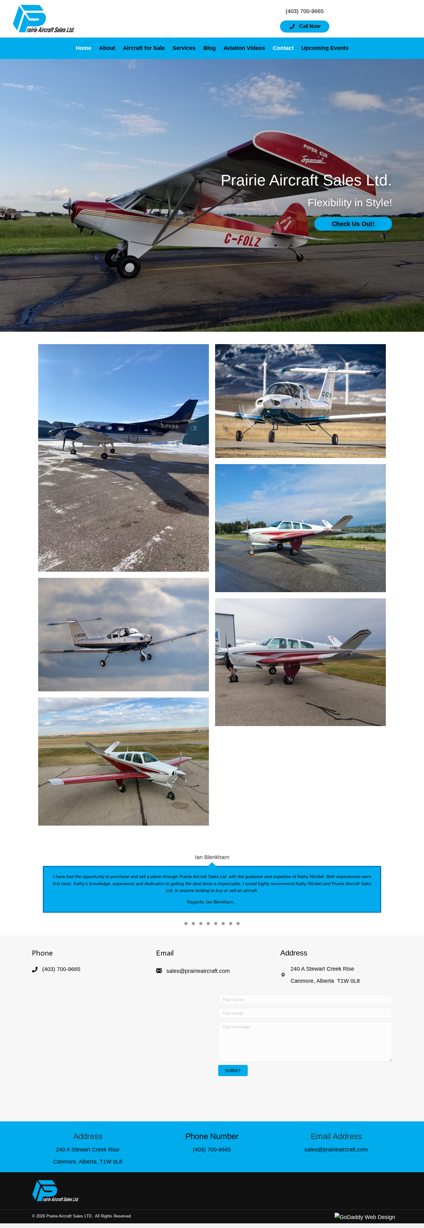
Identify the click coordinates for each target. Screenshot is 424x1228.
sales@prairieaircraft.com (198, 971)
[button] (304, 26)
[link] (83, 48)
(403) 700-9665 (305, 11)
